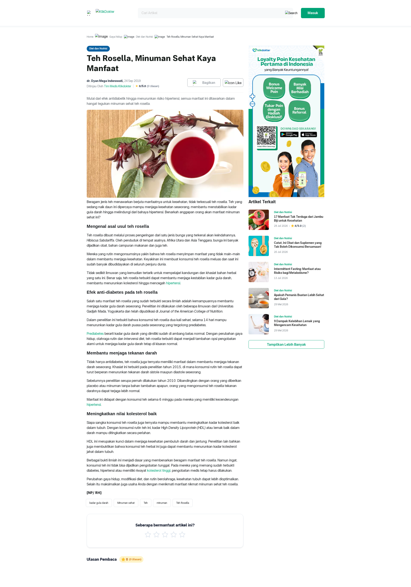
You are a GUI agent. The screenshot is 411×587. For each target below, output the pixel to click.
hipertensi (173, 283)
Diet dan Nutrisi (144, 36)
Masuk (313, 13)
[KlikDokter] (113, 13)
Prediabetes (95, 334)
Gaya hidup (115, 36)
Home (90, 36)
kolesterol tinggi (158, 470)
